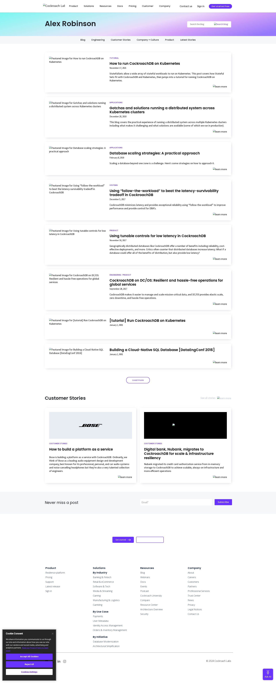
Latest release (52, 586)
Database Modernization (106, 641)
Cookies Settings (29, 672)
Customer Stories (121, 39)
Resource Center (149, 604)
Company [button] (164, 6)
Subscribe (223, 502)
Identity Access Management (107, 625)
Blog (82, 39)
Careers (192, 577)
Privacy (191, 604)
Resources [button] (105, 6)
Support (49, 581)
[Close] (52, 633)
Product (169, 39)
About (191, 572)
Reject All (29, 664)
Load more (138, 380)
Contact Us (193, 614)
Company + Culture (148, 39)
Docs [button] (120, 6)
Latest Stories (188, 39)
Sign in (48, 591)
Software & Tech (101, 586)
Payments (98, 616)
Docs (143, 581)
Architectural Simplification (106, 646)
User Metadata (100, 620)
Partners (192, 586)
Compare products (147, 539)
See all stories (208, 398)
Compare (145, 600)
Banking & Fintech (102, 577)
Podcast (144, 591)
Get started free (220, 6)
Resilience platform (55, 572)
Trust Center (194, 595)
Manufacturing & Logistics (106, 600)
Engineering (98, 39)
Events (143, 586)
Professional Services (199, 591)
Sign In (200, 6)
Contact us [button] (186, 6)
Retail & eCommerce (103, 581)
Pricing (132, 6)
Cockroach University (151, 595)
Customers (193, 581)
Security (144, 614)
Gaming (97, 595)
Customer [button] (147, 6)
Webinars (145, 577)
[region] (29, 655)
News (191, 600)
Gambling (97, 604)
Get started (121, 539)
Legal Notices (195, 609)
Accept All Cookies (29, 656)
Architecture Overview (151, 609)
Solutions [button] (89, 6)
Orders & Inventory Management (110, 630)
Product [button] (73, 6)
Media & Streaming (102, 591)
